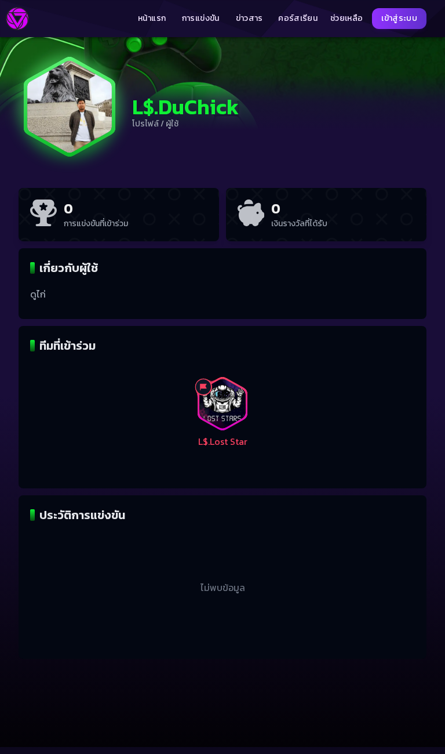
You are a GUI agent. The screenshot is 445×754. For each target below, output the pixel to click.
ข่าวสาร (249, 18)
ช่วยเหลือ (346, 18)
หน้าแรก (152, 18)
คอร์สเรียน (298, 18)
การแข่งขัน (201, 18)
